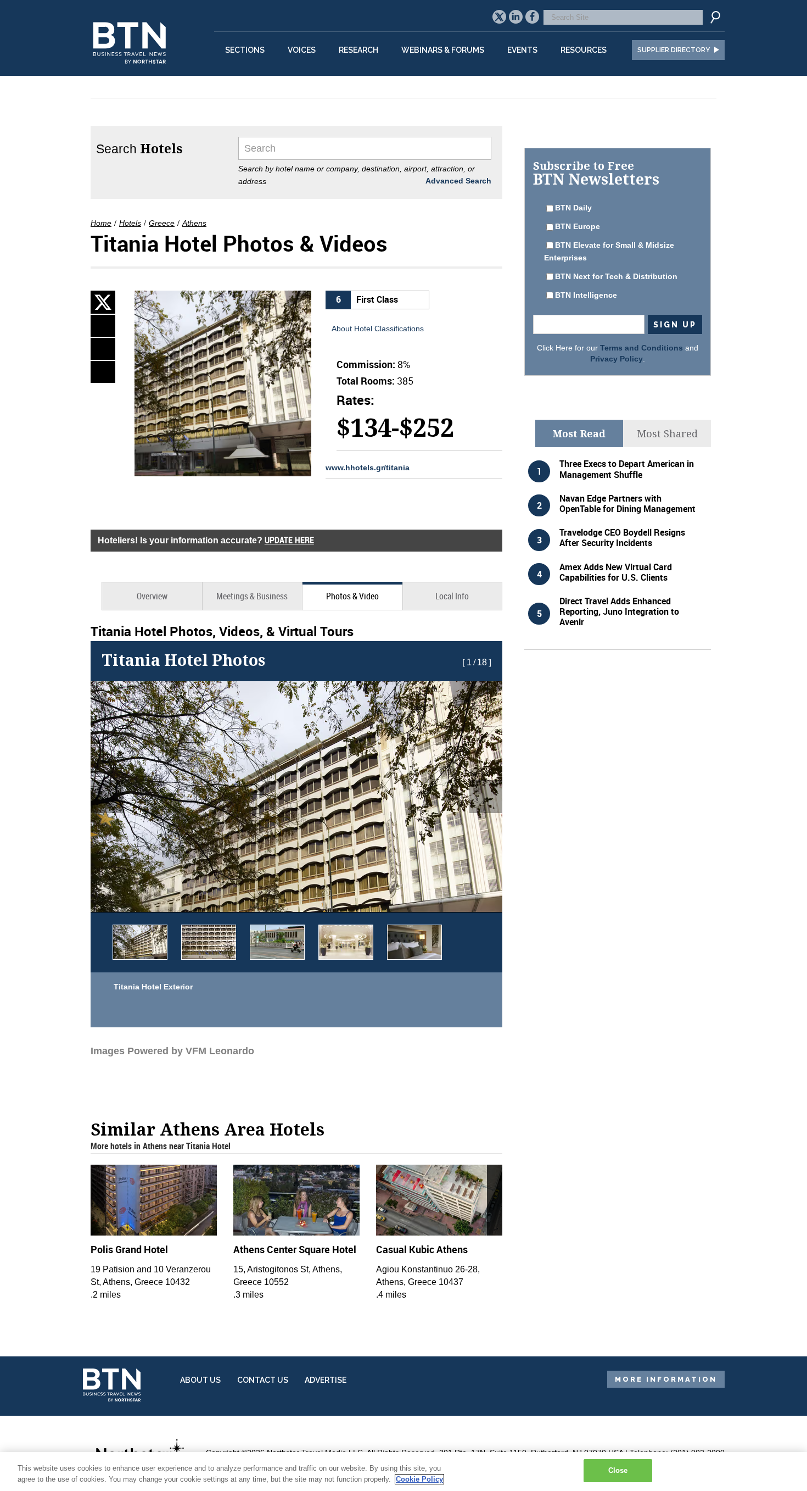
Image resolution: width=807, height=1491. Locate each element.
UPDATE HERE (289, 540)
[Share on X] (103, 302)
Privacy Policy (616, 358)
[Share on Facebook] (103, 349)
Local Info (452, 596)
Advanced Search (458, 180)
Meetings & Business (252, 596)
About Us (200, 1380)
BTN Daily (573, 207)
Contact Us (262, 1380)
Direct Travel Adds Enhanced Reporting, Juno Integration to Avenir (619, 611)
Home (101, 223)
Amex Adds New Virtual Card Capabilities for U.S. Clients (615, 572)
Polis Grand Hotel (129, 1249)
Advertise (325, 1380)
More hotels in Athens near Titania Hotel (161, 1146)
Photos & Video (352, 596)
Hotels (130, 223)
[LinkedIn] (103, 326)
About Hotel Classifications (378, 328)
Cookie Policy (419, 1479)
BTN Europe (577, 226)
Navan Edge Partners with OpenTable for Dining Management (627, 503)
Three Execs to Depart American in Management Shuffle (626, 469)
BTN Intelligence (586, 295)
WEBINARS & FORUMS (442, 50)
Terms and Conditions (641, 347)
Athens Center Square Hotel (294, 1249)
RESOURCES (584, 50)
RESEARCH (358, 50)
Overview (152, 596)
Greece (162, 223)
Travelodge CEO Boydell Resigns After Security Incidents (622, 537)
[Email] (103, 372)
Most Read (579, 433)
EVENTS (522, 50)
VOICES (302, 50)
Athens (194, 223)
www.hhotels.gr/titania (368, 467)
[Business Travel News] (131, 69)
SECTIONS (245, 50)
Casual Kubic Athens (422, 1249)
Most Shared (667, 433)
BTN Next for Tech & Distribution (616, 276)
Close (618, 1470)
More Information (666, 1379)
